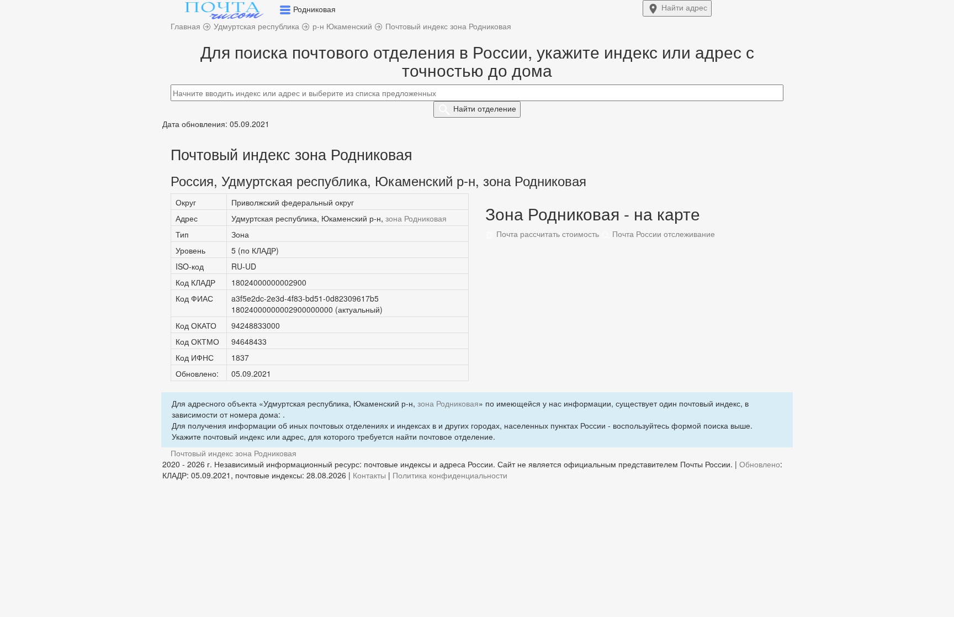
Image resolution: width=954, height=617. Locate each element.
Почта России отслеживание (662, 233)
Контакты (369, 475)
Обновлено (759, 464)
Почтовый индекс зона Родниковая (233, 452)
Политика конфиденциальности (450, 475)
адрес (684, 7)
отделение (484, 108)
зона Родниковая (416, 218)
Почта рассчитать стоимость (546, 233)
